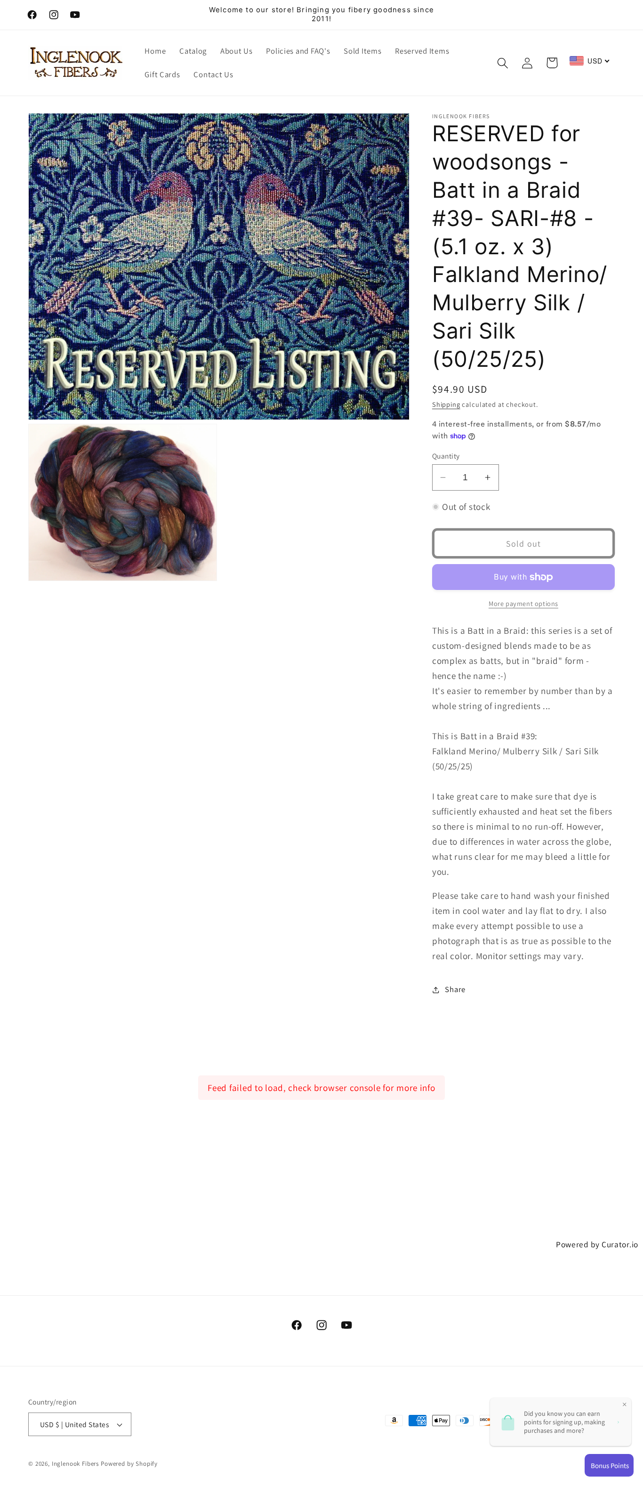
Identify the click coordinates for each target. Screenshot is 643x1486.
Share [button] (455, 989)
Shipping (446, 404)
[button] (502, 62)
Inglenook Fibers (75, 1464)
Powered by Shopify (129, 1464)
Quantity (446, 455)
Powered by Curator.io (597, 1244)
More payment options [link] (523, 603)
